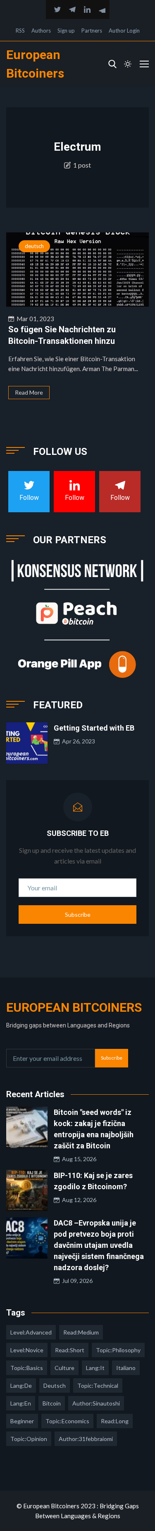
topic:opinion (28, 1438)
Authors (41, 30)
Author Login (124, 30)
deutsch (34, 246)
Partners (91, 30)
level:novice (26, 1350)
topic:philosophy (118, 1350)
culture (64, 1367)
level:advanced (31, 1332)
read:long (115, 1421)
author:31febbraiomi (86, 1438)
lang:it (95, 1367)
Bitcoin (52, 1403)
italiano (126, 1367)
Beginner (22, 1421)
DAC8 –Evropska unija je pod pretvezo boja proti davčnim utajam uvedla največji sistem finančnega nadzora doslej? (99, 1245)
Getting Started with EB (94, 728)
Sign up (66, 30)
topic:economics (67, 1421)
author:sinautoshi (96, 1403)
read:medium (81, 1332)
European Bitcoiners (74, 1007)
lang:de (21, 1385)
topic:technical (97, 1385)
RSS (20, 30)
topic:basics (26, 1367)
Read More (29, 392)
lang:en (20, 1403)
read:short (69, 1350)
